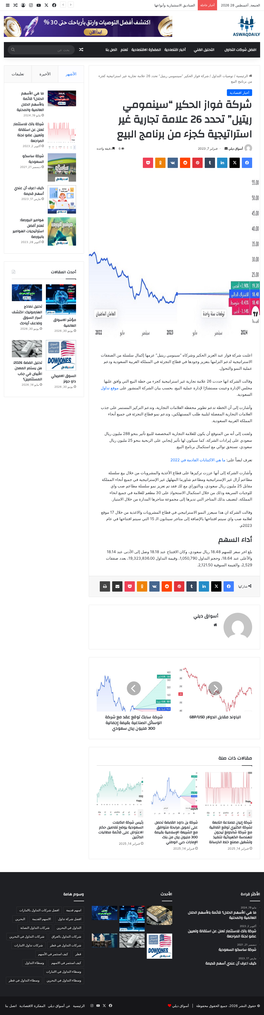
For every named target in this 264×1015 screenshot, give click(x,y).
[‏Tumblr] (210, 163)
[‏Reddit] (185, 163)
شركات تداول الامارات (28, 945)
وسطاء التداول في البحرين (64, 980)
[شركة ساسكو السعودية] (62, 167)
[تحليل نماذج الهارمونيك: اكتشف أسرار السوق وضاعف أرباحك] (27, 292)
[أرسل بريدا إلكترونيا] (226, 148)
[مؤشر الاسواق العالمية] (61, 299)
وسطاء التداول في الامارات (63, 971)
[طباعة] (105, 586)
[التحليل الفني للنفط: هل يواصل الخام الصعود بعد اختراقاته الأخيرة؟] (104, 940)
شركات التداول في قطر (65, 945)
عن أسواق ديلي (59, 1006)
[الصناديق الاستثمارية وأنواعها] (159, 915)
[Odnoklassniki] (160, 163)
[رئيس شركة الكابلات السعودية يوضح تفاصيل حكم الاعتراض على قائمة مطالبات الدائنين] (120, 794)
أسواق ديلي (235, 148)
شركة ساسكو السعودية (33, 159)
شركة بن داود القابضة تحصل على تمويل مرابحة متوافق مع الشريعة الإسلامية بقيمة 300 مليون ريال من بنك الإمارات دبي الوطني (176, 832)
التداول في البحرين (69, 928)
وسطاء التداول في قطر (24, 980)
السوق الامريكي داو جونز (63, 379)
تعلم (124, 49)
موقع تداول (110, 387)
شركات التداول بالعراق (66, 936)
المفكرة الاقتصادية (146, 49)
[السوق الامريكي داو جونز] (61, 355)
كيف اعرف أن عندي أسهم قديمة (29, 191)
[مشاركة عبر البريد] (117, 586)
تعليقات (18, 73)
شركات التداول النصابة (35, 928)
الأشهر (71, 73)
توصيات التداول (222, 76)
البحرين (20, 919)
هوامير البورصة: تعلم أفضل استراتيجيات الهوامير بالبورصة (28, 228)
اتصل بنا (111, 49)
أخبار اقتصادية (175, 49)
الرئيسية (242, 76)
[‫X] (234, 163)
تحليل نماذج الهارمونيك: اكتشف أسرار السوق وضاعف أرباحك (27, 315)
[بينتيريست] (197, 163)
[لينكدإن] (222, 163)
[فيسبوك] (247, 163)
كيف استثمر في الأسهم (53, 954)
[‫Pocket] (148, 163)
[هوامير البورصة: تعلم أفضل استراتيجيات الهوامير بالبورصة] (62, 231)
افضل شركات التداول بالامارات (39, 910)
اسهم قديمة (73, 910)
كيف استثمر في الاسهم (66, 963)
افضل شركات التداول (240, 49)
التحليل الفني (204, 49)
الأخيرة (45, 73)
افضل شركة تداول (69, 919)
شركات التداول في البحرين (26, 936)
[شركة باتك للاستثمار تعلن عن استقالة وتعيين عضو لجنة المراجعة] (62, 135)
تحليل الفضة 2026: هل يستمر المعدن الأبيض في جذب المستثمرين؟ (27, 371)
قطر (78, 954)
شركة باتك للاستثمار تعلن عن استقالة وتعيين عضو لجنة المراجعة (28, 132)
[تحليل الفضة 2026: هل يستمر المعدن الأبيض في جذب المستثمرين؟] (27, 348)
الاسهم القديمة (41, 919)
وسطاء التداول (34, 963)
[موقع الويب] (215, 625)
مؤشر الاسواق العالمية (179, 5)
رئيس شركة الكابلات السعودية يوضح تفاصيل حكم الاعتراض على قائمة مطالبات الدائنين (120, 830)
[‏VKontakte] (173, 163)
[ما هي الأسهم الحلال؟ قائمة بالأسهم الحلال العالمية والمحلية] (62, 98)
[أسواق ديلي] (246, 26)
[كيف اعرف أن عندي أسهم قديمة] (62, 199)
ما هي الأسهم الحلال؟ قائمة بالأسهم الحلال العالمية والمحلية (30, 102)
